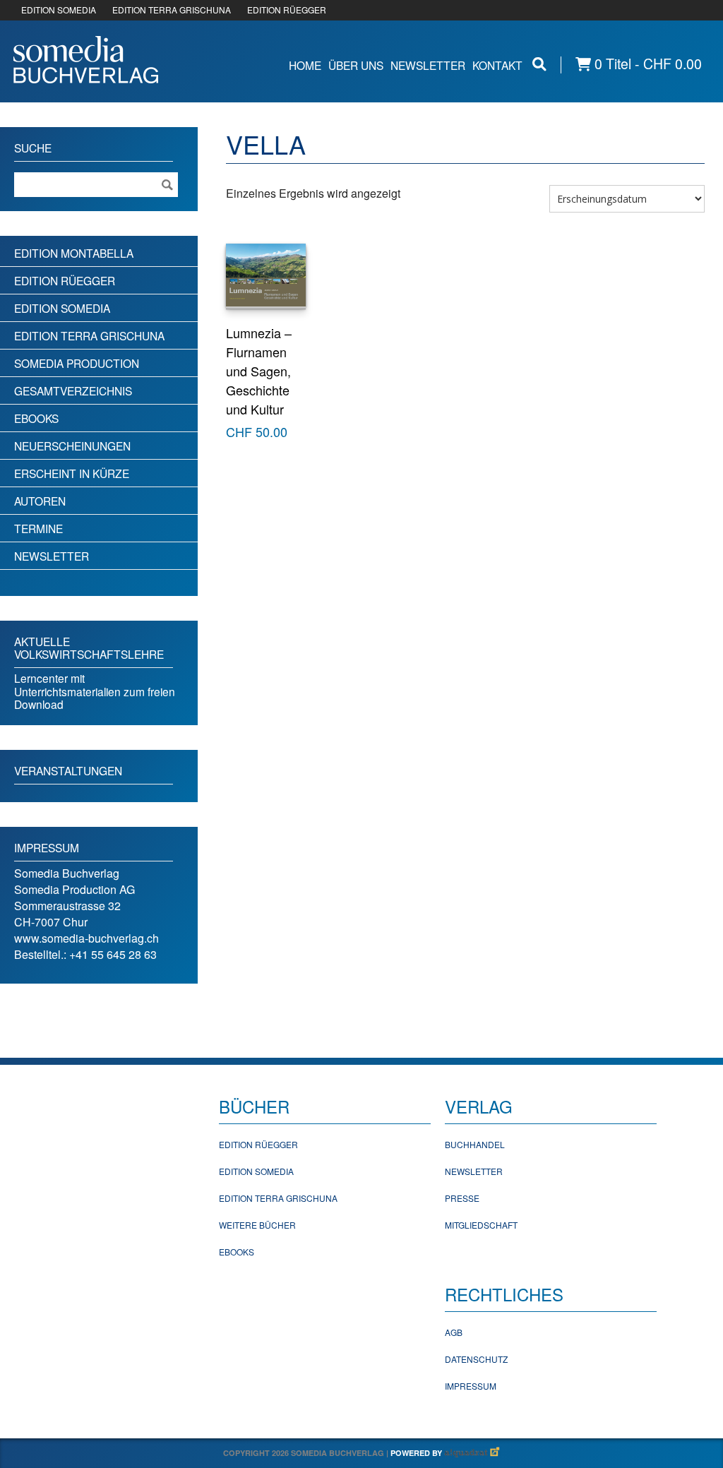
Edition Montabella (73, 253)
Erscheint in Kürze (71, 473)
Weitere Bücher (257, 1225)
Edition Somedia (62, 308)
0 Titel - (646, 63)
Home (305, 65)
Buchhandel (475, 1144)
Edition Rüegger (64, 280)
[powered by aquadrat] (472, 1453)
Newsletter (427, 65)
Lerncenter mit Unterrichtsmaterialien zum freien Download (94, 691)
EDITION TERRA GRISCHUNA (171, 10)
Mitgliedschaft (481, 1225)
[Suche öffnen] (539, 63)
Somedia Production (76, 363)
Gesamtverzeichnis (73, 390)
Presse (462, 1198)
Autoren (40, 500)
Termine (38, 528)
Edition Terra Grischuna (89, 335)
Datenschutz (476, 1359)
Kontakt (497, 65)
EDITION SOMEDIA (58, 10)
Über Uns (355, 65)
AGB (453, 1332)
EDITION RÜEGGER (286, 10)
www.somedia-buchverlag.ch (86, 938)
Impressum (470, 1386)
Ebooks (36, 418)
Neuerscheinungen (72, 445)
